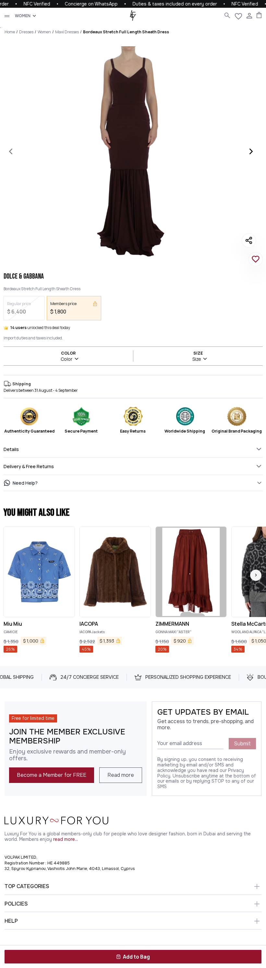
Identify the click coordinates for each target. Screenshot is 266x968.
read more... (65, 839)
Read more (120, 775)
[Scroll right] (255, 575)
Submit (242, 743)
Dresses (26, 32)
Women (44, 32)
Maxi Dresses (67, 32)
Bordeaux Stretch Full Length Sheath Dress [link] (126, 32)
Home (10, 32)
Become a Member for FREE (51, 775)
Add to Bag (136, 956)
